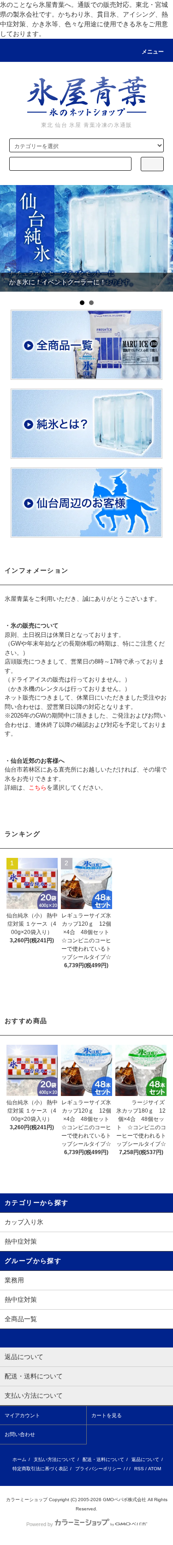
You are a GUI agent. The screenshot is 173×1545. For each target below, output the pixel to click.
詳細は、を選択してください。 (56, 787)
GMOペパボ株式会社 (124, 1499)
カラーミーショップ (27, 1499)
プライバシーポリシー (98, 1468)
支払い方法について (54, 1459)
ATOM (154, 1468)
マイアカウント (22, 1415)
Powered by (39, 1524)
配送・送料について (103, 1459)
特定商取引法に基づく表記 (40, 1468)
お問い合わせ (20, 1434)
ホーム (19, 1459)
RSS (139, 1468)
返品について (145, 1459)
